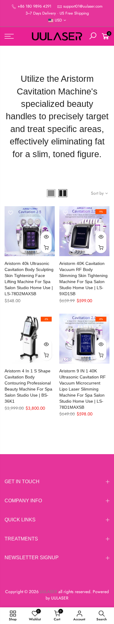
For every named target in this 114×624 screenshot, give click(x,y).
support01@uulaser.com (82, 6)
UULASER (59, 598)
